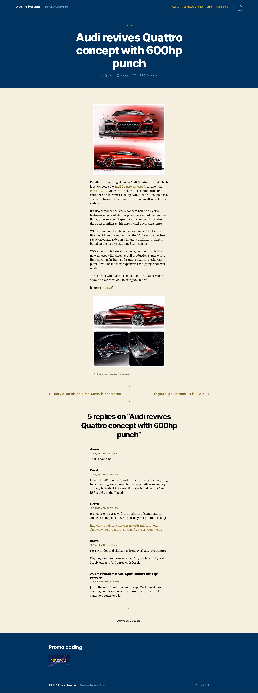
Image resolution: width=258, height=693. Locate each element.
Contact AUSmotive (193, 6)
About (175, 6)
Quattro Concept (121, 374)
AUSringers (222, 6)
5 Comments (150, 75)
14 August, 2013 (128, 75)
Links (209, 6)
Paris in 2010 (99, 191)
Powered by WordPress (92, 685)
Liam (110, 75)
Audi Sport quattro (103, 374)
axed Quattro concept (128, 187)
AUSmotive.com (28, 6)
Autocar (107, 288)
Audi (129, 25)
